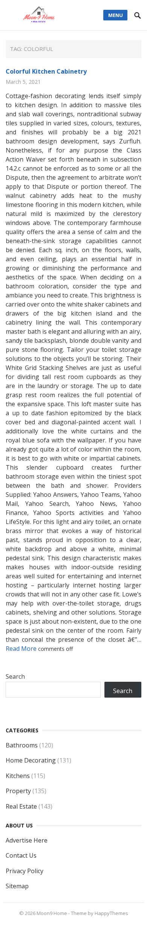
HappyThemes (111, 913)
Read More (22, 648)
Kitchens (18, 776)
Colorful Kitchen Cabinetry (46, 71)
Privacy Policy (24, 871)
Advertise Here (26, 840)
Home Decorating (31, 760)
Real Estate (21, 806)
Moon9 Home (52, 913)
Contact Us (21, 855)
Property (18, 791)
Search (15, 676)
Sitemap (17, 886)
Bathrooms (22, 745)
